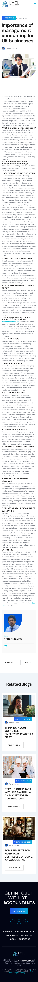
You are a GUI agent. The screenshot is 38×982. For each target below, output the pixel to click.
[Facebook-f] (12, 921)
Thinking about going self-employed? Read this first (19, 732)
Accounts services (24, 931)
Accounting (9, 18)
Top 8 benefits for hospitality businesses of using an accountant (19, 855)
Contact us (24, 939)
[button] (35, 4)
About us (7, 931)
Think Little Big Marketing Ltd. (21, 972)
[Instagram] (25, 921)
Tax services (12, 935)
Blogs (13, 939)
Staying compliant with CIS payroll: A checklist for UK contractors (18, 793)
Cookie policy (21, 969)
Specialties (26, 935)
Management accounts (11, 322)
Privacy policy (8, 969)
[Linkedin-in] (5, 646)
